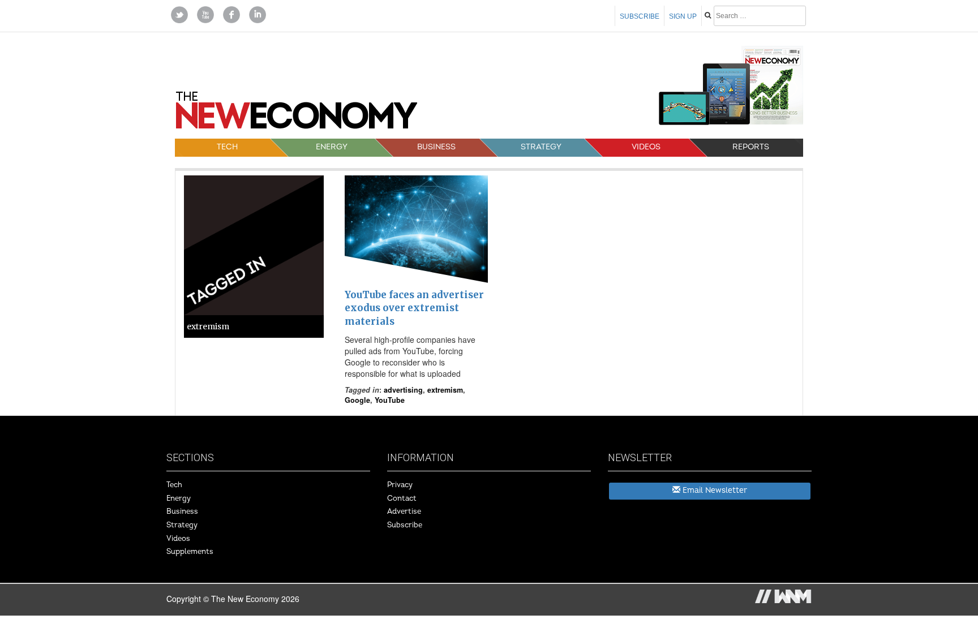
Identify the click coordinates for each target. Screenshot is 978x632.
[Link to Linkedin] (257, 14)
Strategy (541, 147)
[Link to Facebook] (231, 14)
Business (436, 147)
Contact (402, 498)
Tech (227, 147)
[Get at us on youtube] (205, 14)
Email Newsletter (713, 490)
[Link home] (296, 114)
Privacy (400, 484)
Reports (750, 147)
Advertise (404, 511)
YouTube (390, 400)
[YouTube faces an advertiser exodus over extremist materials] (416, 229)
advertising (403, 390)
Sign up (683, 16)
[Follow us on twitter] (179, 14)
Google (357, 400)
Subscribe (639, 16)
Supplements (189, 551)
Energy (332, 147)
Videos (646, 147)
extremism (445, 390)
